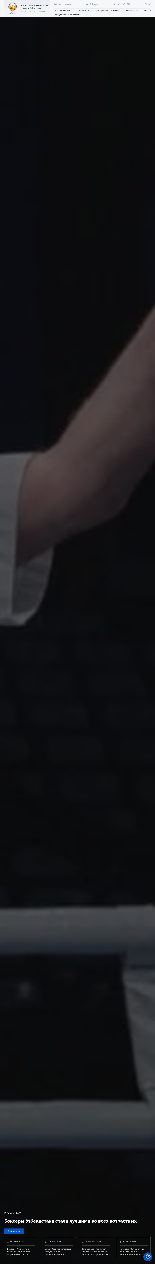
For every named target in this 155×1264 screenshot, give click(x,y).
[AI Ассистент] (147, 1256)
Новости (82, 11)
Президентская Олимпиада (107, 11)
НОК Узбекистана (62, 11)
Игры (146, 11)
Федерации (130, 11)
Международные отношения (67, 15)
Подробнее (14, 1231)
